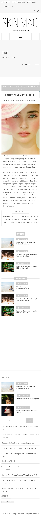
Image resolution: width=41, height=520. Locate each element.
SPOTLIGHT (5, 2)
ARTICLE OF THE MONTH (9, 87)
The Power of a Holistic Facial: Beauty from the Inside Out (19, 428)
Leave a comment (30, 100)
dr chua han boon (25, 216)
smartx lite (13, 222)
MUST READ (31, 2)
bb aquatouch (12, 216)
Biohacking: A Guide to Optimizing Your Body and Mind (20, 448)
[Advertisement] (20, 341)
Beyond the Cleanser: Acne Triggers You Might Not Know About (26, 267)
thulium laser (32, 222)
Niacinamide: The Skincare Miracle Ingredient (17, 443)
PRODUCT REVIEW (18, 2)
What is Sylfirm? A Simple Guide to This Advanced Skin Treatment (20, 436)
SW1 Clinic (21, 222)
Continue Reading (20, 211)
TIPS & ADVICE (7, 6)
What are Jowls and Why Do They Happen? (28, 399)
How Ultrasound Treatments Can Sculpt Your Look (26, 411)
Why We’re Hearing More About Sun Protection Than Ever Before (25, 243)
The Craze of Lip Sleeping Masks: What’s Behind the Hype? (19, 455)
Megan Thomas (20, 100)
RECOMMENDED (30, 87)
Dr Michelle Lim (17, 219)
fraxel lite (28, 219)
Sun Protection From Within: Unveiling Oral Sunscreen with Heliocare (27, 255)
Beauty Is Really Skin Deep (20, 95)
